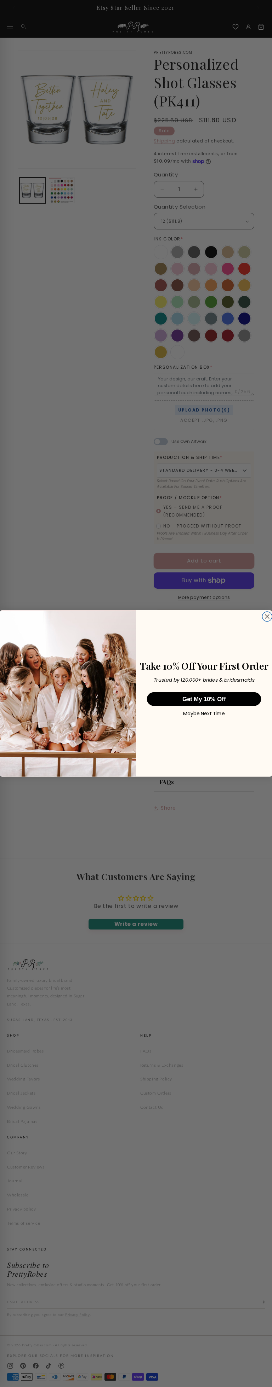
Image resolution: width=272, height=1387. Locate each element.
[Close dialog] (267, 617)
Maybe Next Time (204, 713)
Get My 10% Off (204, 699)
